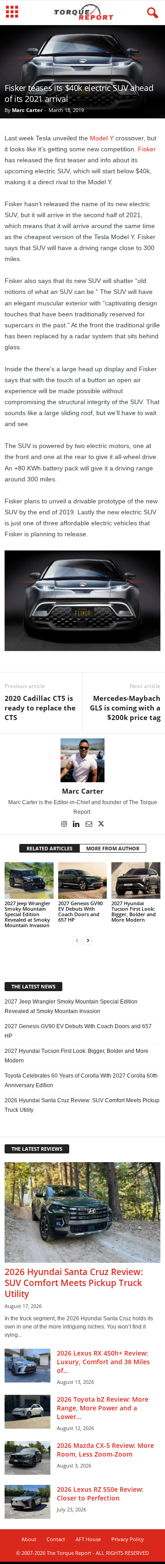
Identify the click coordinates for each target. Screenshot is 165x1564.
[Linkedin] (77, 825)
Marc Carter (27, 110)
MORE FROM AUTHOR (112, 848)
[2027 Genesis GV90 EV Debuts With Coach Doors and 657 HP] (82, 880)
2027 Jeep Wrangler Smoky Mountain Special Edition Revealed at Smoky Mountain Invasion (27, 914)
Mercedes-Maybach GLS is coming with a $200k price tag (125, 708)
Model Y (102, 138)
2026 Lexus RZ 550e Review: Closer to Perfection (100, 1493)
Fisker (147, 149)
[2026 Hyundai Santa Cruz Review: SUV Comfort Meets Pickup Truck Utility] (82, 1212)
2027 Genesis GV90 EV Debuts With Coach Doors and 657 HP (80, 911)
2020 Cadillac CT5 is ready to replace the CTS (40, 708)
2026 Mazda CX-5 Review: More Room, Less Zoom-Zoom (105, 1449)
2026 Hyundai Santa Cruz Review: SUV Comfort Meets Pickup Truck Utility (82, 1105)
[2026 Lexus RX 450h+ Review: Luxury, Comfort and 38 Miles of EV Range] (27, 1366)
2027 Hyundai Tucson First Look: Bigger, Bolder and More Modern (133, 911)
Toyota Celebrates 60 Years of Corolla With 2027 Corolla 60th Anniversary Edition (81, 1081)
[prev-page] (77, 940)
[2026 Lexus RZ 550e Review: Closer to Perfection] (27, 1502)
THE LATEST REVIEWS (36, 1148)
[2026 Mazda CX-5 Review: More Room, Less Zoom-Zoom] (27, 1458)
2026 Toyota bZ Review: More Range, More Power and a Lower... (102, 1408)
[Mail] (89, 825)
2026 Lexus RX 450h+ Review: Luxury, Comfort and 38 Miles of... (103, 1362)
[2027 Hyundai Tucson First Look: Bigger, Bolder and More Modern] (135, 880)
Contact (56, 1539)
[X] (101, 825)
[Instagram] (65, 825)
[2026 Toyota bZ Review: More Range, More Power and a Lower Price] (27, 1412)
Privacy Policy (127, 1539)
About (29, 1539)
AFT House (88, 1539)
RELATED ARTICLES (49, 848)
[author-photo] (82, 760)
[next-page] (88, 940)
